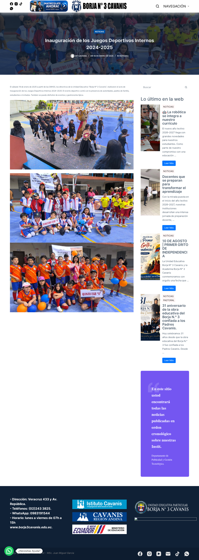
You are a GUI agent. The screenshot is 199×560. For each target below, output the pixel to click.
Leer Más (169, 163)
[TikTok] (20, 3)
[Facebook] (11, 3)
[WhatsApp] (11, 8)
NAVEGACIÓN (174, 6)
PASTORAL (168, 300)
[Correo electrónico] (168, 553)
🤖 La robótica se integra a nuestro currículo (174, 117)
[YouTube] (158, 553)
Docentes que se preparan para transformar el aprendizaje (174, 184)
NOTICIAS (99, 31)
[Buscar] (157, 6)
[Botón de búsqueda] (186, 87)
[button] (9, 551)
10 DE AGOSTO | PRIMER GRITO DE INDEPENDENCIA (175, 248)
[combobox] (162, 87)
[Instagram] (16, 3)
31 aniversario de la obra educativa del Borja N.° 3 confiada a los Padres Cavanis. (174, 317)
